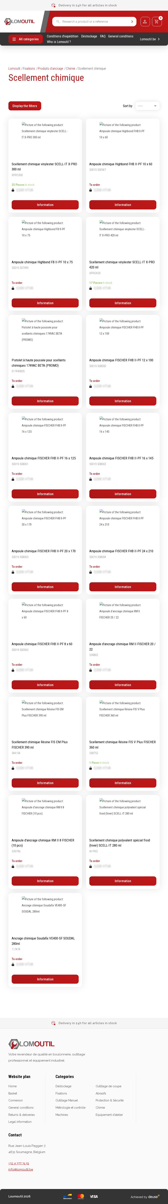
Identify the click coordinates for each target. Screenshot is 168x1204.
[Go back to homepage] (19, 21)
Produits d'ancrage (50, 68)
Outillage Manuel (67, 1100)
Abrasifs (101, 1093)
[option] (84, 5)
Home (12, 1086)
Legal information (20, 1121)
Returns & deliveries (21, 1114)
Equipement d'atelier (109, 1114)
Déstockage (89, 36)
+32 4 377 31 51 (18, 1163)
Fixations (29, 68)
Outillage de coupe (108, 1086)
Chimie (70, 68)
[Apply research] (132, 21)
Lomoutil (14, 68)
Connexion (15, 1100)
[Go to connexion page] (145, 21)
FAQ (103, 36)
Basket (12, 1093)
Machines (62, 1114)
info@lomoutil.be (20, 1169)
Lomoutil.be (148, 39)
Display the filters (24, 106)
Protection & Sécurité (110, 1100)
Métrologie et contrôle (70, 1107)
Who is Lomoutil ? (59, 42)
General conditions (120, 36)
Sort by (127, 106)
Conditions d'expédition (62, 36)
